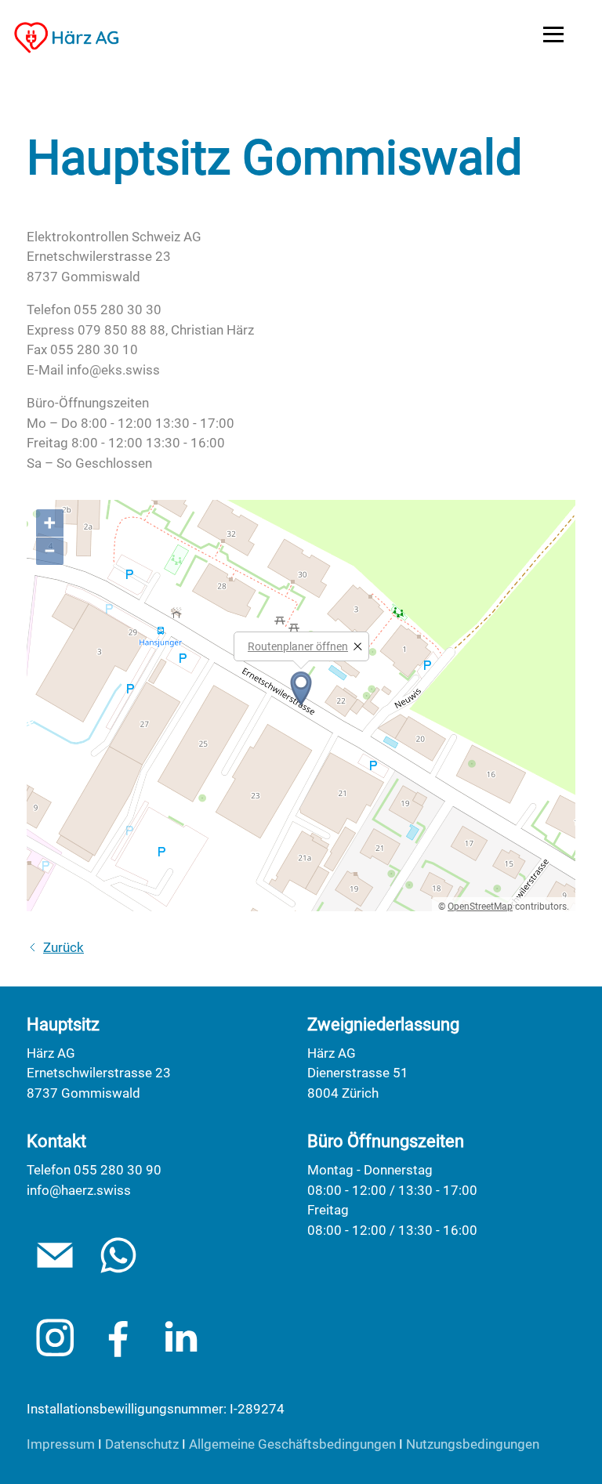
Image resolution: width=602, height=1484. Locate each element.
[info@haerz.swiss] (55, 1255)
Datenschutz (142, 1444)
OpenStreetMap (480, 906)
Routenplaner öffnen (298, 646)
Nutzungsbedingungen (472, 1444)
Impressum (61, 1444)
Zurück (63, 947)
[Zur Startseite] (67, 37)
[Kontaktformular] (118, 1255)
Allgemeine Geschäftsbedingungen (292, 1444)
